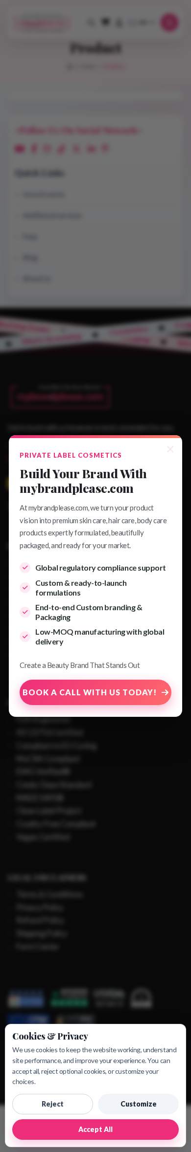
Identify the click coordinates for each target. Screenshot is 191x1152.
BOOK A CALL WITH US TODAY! (90, 692)
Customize (138, 1104)
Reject (53, 1104)
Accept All (95, 1129)
